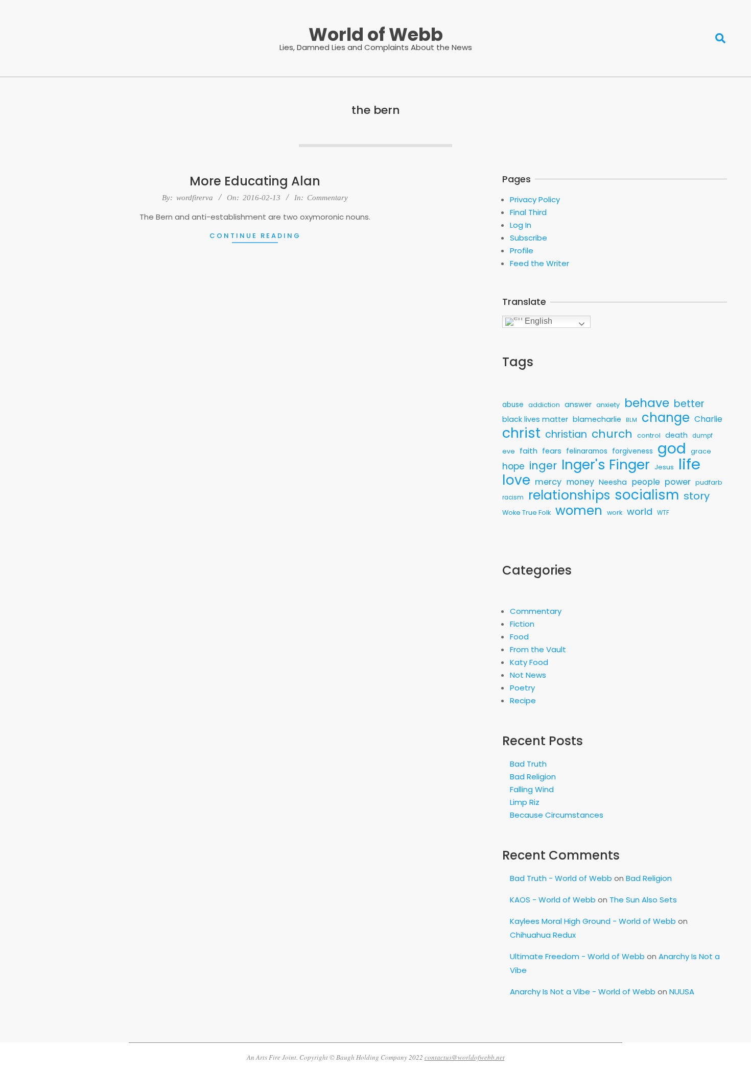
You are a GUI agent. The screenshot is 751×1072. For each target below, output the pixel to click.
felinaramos (586, 451)
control (649, 435)
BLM (631, 420)
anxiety (608, 404)
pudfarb (708, 482)
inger (543, 465)
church (612, 433)
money (580, 482)
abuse (513, 405)
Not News (528, 675)
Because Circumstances (556, 814)
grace (701, 451)
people (645, 482)
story (697, 496)
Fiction (522, 623)
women (578, 510)
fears (551, 451)
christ (521, 432)
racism (513, 497)
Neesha (613, 482)
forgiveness (632, 451)
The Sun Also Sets (643, 899)
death (676, 435)
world (639, 511)
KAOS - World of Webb (553, 899)
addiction (544, 404)
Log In (520, 225)
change (666, 417)
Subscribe (528, 237)
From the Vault (538, 649)
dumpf (702, 436)
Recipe (523, 700)
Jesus (664, 467)
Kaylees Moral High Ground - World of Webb (593, 921)
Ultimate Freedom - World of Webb (577, 956)
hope (513, 466)
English (537, 321)
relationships (569, 495)
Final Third (528, 212)
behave (646, 402)
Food (519, 636)
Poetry (522, 687)
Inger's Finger (605, 465)
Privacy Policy (535, 199)
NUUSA (681, 991)
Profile (521, 250)
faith (528, 450)
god (672, 448)
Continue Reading (255, 236)
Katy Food (529, 662)
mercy (548, 482)
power (678, 482)
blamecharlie (597, 419)
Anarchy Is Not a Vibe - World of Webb (582, 991)
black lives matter (535, 419)
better (689, 403)
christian (566, 434)
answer (578, 404)
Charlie (708, 419)
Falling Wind (532, 789)
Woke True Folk (526, 512)
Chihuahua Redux (543, 935)
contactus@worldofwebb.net (465, 1057)
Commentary (327, 198)
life (689, 464)
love (516, 479)
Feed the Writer (539, 263)
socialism (647, 495)
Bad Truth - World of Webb (561, 878)
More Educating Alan (255, 181)
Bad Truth (528, 763)
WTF (663, 513)
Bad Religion (533, 776)
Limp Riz (524, 802)
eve (508, 451)
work (614, 512)
